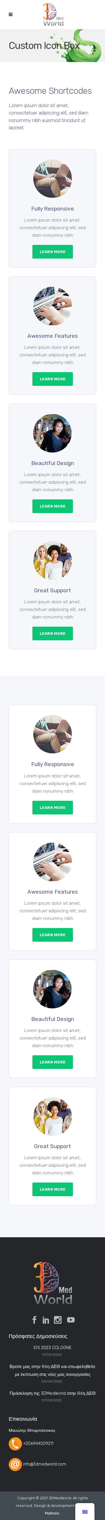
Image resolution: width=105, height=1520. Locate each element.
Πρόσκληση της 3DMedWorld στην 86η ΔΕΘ (53, 1393)
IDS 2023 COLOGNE (52, 1347)
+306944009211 (38, 1443)
